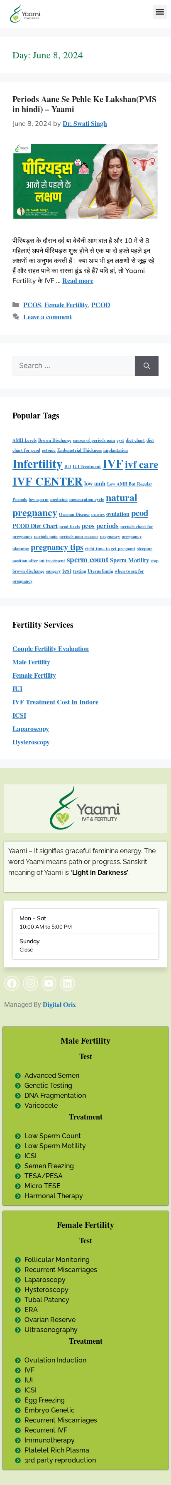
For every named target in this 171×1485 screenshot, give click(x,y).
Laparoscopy (30, 728)
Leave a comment (47, 316)
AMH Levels (24, 440)
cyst (120, 440)
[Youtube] (49, 983)
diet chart (135, 440)
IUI (67, 466)
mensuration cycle (86, 499)
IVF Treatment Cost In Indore (55, 701)
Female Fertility (66, 304)
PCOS (32, 304)
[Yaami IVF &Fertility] (25, 13)
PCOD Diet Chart (35, 525)
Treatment (86, 1116)
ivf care (141, 464)
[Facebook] (12, 983)
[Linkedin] (67, 983)
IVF (113, 463)
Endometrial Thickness (79, 450)
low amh (94, 483)
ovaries (98, 514)
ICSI (19, 715)
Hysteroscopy (31, 741)
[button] (160, 12)
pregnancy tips (57, 547)
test (66, 570)
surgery (53, 571)
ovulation (117, 513)
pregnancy (110, 536)
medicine (59, 499)
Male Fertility (31, 661)
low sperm (39, 499)
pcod (139, 512)
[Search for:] (73, 366)
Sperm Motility (129, 560)
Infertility (37, 463)
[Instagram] (30, 983)
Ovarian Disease (74, 514)
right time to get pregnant (110, 548)
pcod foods (69, 526)
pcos (88, 525)
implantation (115, 450)
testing (79, 571)
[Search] (147, 366)
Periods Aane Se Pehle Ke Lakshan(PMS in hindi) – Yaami (84, 104)
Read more (77, 280)
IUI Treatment (87, 466)
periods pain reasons (78, 536)
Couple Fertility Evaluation (50, 648)
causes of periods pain (94, 440)
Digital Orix (59, 1004)
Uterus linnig (100, 571)
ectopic (49, 450)
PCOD (100, 304)
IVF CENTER (47, 481)
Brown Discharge (54, 440)
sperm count (87, 559)
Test (85, 1056)
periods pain (46, 536)
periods (107, 525)
